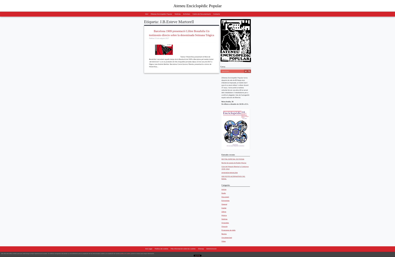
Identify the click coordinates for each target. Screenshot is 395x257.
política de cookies (125, 253)
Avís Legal (148, 249)
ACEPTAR (197, 255)
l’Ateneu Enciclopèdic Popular (161, 14)
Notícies (178, 14)
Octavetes (225, 223)
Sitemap (201, 249)
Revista (224, 234)
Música (224, 215)
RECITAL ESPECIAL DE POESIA (232, 159)
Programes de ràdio (228, 230)
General (224, 204)
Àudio (223, 193)
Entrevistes (225, 200)
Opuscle (224, 226)
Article (223, 189)
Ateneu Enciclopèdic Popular (197, 5)
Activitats (186, 14)
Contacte (216, 14)
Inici (146, 14)
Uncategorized (226, 237)
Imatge (223, 208)
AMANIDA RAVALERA (229, 173)
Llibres (223, 212)
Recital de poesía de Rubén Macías (233, 163)
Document (225, 197)
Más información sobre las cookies (183, 249)
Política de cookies (161, 249)
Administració (211, 249)
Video (223, 241)
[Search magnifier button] (249, 71)
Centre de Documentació (202, 14)
